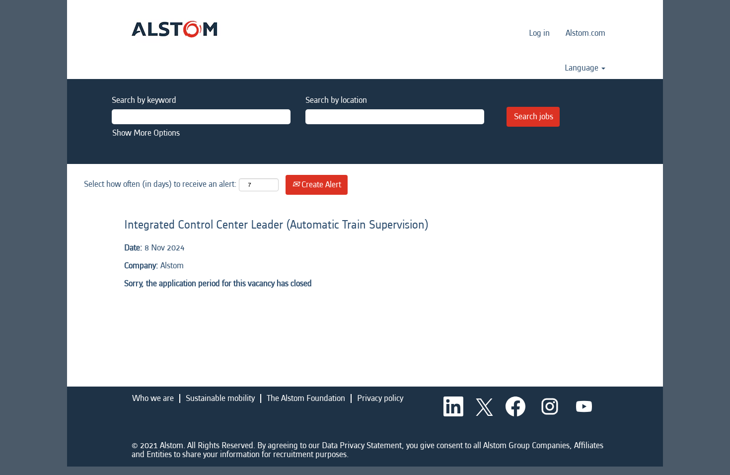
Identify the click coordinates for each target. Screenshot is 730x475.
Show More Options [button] (146, 133)
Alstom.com (585, 33)
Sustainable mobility (220, 398)
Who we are (153, 398)
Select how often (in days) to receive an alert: (160, 184)
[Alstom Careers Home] (174, 29)
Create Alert (320, 184)
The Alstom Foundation (306, 398)
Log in (539, 33)
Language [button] (582, 68)
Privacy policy (380, 398)
